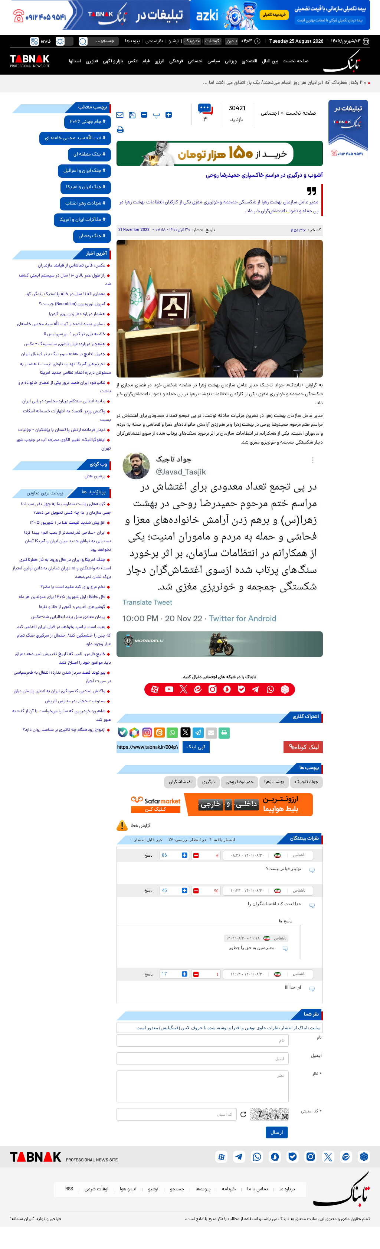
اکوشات (212, 41)
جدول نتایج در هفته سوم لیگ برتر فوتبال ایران (63, 354)
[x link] (183, 689)
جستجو (177, 1189)
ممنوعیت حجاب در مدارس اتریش (75, 701)
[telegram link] (256, 689)
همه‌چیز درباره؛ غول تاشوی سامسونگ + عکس (64, 344)
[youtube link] (169, 689)
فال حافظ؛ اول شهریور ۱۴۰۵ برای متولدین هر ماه (62, 597)
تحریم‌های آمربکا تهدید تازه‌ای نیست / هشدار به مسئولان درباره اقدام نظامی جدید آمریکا (65, 368)
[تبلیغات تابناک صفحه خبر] (348, 130)
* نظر (317, 1074)
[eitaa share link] (159, 733)
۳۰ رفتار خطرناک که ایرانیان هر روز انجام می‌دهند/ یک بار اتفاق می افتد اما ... (284, 83)
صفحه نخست (295, 61)
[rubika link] (284, 689)
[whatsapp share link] (172, 733)
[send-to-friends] (119, 114)
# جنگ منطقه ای (89, 154)
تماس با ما (257, 1189)
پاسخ (148, 855)
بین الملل (270, 61)
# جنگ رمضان (92, 236)
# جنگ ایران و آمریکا (85, 187)
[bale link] (241, 689)
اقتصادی (249, 61)
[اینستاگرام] (146, 731)
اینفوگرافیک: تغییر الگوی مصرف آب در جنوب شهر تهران (63, 444)
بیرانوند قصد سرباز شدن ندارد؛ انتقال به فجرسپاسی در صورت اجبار (62, 677)
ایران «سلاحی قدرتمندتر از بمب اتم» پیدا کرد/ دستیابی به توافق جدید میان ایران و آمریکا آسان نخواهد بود (67, 541)
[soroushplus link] (227, 689)
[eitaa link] (198, 689)
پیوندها (132, 41)
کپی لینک (196, 747)
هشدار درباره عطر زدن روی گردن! (77, 314)
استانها (75, 61)
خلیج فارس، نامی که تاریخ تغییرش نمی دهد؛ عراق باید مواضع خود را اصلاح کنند (63, 658)
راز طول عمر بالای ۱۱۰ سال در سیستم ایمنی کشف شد (65, 280)
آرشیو (173, 41)
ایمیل (316, 1056)
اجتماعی (195, 61)
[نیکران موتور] (220, 644)
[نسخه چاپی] (224, 733)
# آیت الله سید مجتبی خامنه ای (75, 138)
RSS (69, 1189)
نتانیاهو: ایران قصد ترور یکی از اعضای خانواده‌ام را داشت (64, 387)
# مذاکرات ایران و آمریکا (82, 219)
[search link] (83, 41)
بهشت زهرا (274, 782)
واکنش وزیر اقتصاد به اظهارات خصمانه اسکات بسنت (67, 416)
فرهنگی (176, 61)
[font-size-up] (169, 114)
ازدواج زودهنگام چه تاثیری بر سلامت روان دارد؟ (64, 730)
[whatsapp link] (270, 689)
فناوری (92, 61)
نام (319, 1037)
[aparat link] (154, 689)
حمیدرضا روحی (239, 782)
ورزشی (231, 61)
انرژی (159, 61)
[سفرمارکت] (220, 804)
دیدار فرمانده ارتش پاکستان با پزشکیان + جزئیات (61, 430)
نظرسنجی (154, 41)
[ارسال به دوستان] (211, 733)
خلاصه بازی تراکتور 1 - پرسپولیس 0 (74, 334)
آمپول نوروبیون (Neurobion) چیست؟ (72, 304)
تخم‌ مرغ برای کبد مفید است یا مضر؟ (72, 587)
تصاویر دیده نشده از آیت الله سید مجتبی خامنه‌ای (61, 324)
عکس (133, 61)
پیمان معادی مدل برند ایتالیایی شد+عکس (68, 617)
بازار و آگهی (113, 61)
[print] (120, 129)
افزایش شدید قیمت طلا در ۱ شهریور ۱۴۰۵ (67, 523)
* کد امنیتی (311, 1111)
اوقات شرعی (96, 1189)
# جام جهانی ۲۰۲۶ (87, 121)
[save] (132, 115)
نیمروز (231, 41)
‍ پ (155, 115)
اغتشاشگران (180, 782)
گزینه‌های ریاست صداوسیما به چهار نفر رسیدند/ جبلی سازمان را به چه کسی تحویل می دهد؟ (66, 508)
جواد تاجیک (306, 782)
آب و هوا (128, 1189)
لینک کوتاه (307, 747)
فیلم (146, 61)
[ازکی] (280, 15)
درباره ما (287, 1189)
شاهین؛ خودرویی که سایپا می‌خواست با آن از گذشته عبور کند (61, 715)
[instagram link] (212, 689)
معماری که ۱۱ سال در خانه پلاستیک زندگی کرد (65, 294)
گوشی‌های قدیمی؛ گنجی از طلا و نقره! (72, 607)
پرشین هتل (95, 476)
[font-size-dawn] (144, 114)
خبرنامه (229, 1189)
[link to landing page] (343, 61)
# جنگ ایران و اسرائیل (84, 170)
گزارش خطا (141, 826)
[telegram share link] (198, 733)
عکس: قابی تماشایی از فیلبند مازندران (71, 265)
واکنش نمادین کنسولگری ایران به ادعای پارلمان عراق (59, 691)
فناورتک (192, 41)
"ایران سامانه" (22, 1219)
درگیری (208, 782)
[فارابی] (220, 153)
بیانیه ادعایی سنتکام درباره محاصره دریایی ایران (63, 401)
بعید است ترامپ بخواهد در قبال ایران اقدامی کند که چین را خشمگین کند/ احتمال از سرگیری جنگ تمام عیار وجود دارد (64, 636)
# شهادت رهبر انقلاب (85, 203)
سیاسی (213, 61)
